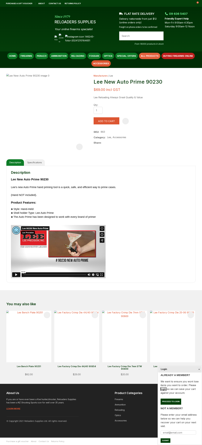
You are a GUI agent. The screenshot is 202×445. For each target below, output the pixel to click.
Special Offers (126, 56)
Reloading (77, 56)
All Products (150, 56)
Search (160, 35)
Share (97, 142)
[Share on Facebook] (103, 143)
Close (199, 369)
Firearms (26, 56)
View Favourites (188, 3)
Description (15, 162)
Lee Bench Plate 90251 (29, 366)
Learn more (13, 408)
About (41, 3)
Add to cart (106, 121)
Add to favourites (47, 315)
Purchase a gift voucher (19, 3)
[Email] (112, 143)
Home (12, 56)
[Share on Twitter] (108, 143)
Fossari (94, 56)
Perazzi (41, 56)
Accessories (101, 63)
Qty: (96, 104)
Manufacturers (101, 76)
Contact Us (55, 3)
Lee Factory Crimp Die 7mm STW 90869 (125, 367)
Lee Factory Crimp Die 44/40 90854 (77, 366)
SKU (96, 131)
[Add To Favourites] (125, 121)
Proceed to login (171, 402)
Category (99, 137)
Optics (108, 56)
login (163, 389)
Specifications (34, 162)
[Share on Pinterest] (117, 143)
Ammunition (59, 56)
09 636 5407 (178, 14)
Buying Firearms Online (178, 56)
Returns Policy (73, 3)
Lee (111, 76)
